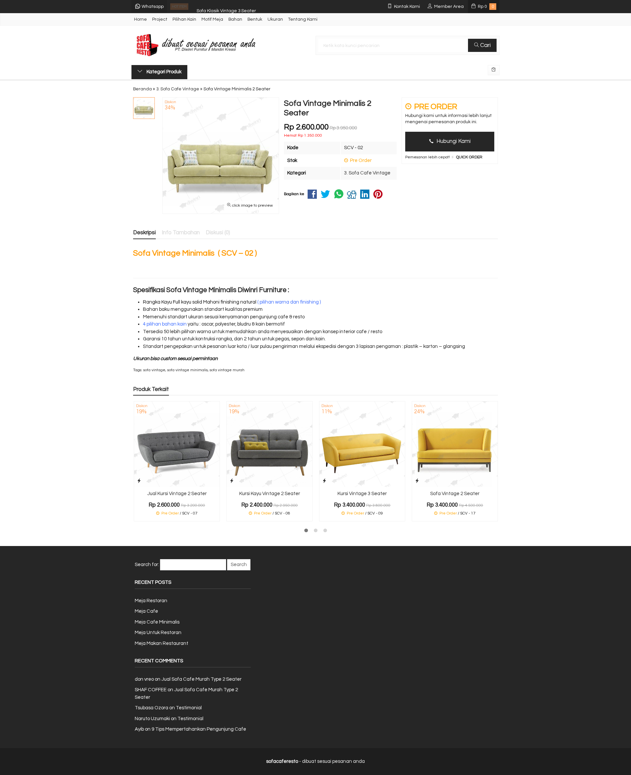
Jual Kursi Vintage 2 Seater (177, 493)
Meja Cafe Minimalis (157, 622)
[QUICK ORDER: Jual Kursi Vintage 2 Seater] (139, 481)
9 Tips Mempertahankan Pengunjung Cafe (199, 729)
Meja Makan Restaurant (161, 643)
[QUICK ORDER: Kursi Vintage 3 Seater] (324, 481)
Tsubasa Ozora (151, 707)
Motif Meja (212, 19)
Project (159, 19)
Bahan (235, 19)
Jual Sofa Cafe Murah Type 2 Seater (201, 679)
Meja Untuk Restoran (158, 632)
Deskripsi (144, 232)
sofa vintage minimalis (187, 370)
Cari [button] (485, 45)
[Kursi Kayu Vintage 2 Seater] (269, 444)
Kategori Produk (163, 71)
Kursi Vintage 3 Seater (362, 493)
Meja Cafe (146, 611)
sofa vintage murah (227, 370)
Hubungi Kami (453, 141)
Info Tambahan (181, 232)
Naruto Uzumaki (152, 718)
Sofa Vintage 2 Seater (454, 493)
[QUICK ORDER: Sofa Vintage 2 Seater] (417, 481)
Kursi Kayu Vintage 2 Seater (269, 493)
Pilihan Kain (184, 19)
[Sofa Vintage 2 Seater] (455, 444)
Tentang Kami (302, 19)
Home (140, 19)
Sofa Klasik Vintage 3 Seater (226, 6)
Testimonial (189, 707)
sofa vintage (154, 370)
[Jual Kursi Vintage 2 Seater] (177, 444)
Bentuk (254, 19)
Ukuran (275, 19)
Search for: (147, 564)
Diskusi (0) (218, 232)
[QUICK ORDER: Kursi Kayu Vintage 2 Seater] (231, 481)
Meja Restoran (151, 600)
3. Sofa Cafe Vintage (367, 173)
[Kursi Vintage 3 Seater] (362, 444)
